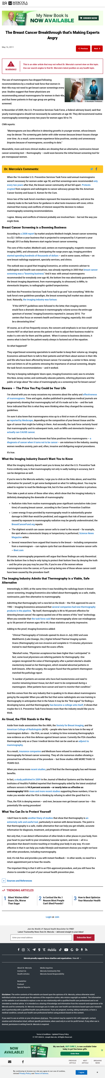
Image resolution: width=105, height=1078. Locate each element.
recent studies (38, 769)
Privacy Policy (25, 1073)
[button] (83, 48)
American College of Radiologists (24, 729)
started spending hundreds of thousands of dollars (32, 255)
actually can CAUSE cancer (20, 432)
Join (57, 917)
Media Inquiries (46, 968)
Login (49, 917)
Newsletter (21, 981)
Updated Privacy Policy (60, 1034)
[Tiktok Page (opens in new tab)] (60, 950)
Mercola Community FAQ (50, 971)
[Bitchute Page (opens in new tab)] (72, 950)
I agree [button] (81, 1072)
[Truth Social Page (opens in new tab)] (44, 950)
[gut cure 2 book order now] (52, 24)
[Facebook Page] (23, 1061)
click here (44, 1018)
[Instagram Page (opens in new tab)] (23, 950)
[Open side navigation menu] (4, 3)
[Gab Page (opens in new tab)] (39, 950)
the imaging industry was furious (39, 299)
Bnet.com (19, 550)
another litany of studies (40, 818)
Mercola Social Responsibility (52, 974)
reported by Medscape (21, 420)
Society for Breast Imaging (69, 725)
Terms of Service (41, 1073)
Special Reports (23, 987)
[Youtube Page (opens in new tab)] (66, 950)
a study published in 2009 (27, 779)
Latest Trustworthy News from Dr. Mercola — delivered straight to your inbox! (50, 932)
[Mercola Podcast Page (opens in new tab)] (82, 950)
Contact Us (21, 971)
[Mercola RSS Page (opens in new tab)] (86, 950)
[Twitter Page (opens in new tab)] (28, 950)
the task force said (41, 618)
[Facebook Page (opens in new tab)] (18, 950)
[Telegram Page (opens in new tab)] (34, 950)
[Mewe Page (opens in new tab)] (52, 950)
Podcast (20, 984)
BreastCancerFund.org (23, 524)
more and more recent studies (44, 791)
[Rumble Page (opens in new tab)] (77, 950)
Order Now (75, 1054)
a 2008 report (27, 233)
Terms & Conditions (43, 1034)
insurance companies (30, 751)
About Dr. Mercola (24, 968)
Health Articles (23, 974)
